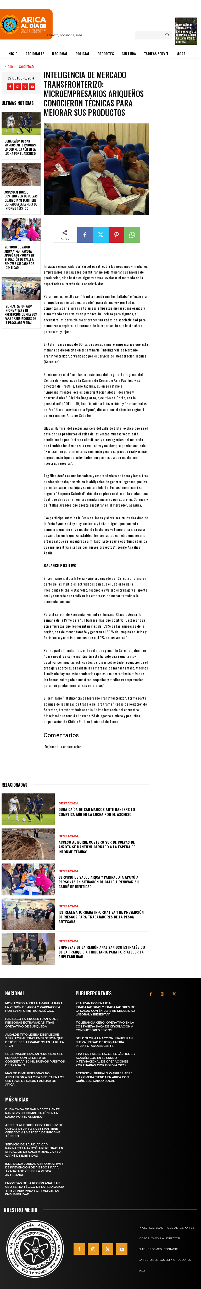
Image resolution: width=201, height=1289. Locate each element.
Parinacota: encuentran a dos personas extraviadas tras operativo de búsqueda (32, 1022)
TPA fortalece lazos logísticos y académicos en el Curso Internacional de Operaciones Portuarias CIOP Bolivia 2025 (105, 1059)
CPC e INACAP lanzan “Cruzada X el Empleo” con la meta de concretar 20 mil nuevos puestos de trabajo (35, 1059)
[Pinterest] (116, 235)
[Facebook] (10, 86)
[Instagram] (17, 86)
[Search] (167, 35)
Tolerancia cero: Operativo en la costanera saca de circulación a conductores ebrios (105, 1026)
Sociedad (26, 66)
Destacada (68, 803)
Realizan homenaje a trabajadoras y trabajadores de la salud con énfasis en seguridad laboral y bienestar (105, 1008)
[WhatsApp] (132, 235)
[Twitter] (25, 86)
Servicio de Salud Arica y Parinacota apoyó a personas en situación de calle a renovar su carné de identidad (19, 257)
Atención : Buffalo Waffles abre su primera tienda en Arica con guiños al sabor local (104, 1077)
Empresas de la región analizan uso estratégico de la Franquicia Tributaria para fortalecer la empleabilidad (102, 951)
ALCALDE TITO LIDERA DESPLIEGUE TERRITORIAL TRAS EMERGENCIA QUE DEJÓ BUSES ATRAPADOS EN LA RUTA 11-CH (34, 1040)
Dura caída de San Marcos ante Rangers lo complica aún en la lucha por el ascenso (186, 33)
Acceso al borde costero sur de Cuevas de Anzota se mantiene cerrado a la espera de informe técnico (21, 200)
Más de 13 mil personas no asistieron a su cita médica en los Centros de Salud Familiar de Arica (34, 1078)
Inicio (8, 66)
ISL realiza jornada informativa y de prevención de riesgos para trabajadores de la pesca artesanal (20, 314)
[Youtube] (32, 86)
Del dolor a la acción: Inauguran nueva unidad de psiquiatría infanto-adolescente (104, 1042)
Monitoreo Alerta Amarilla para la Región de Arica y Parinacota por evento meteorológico (34, 1007)
